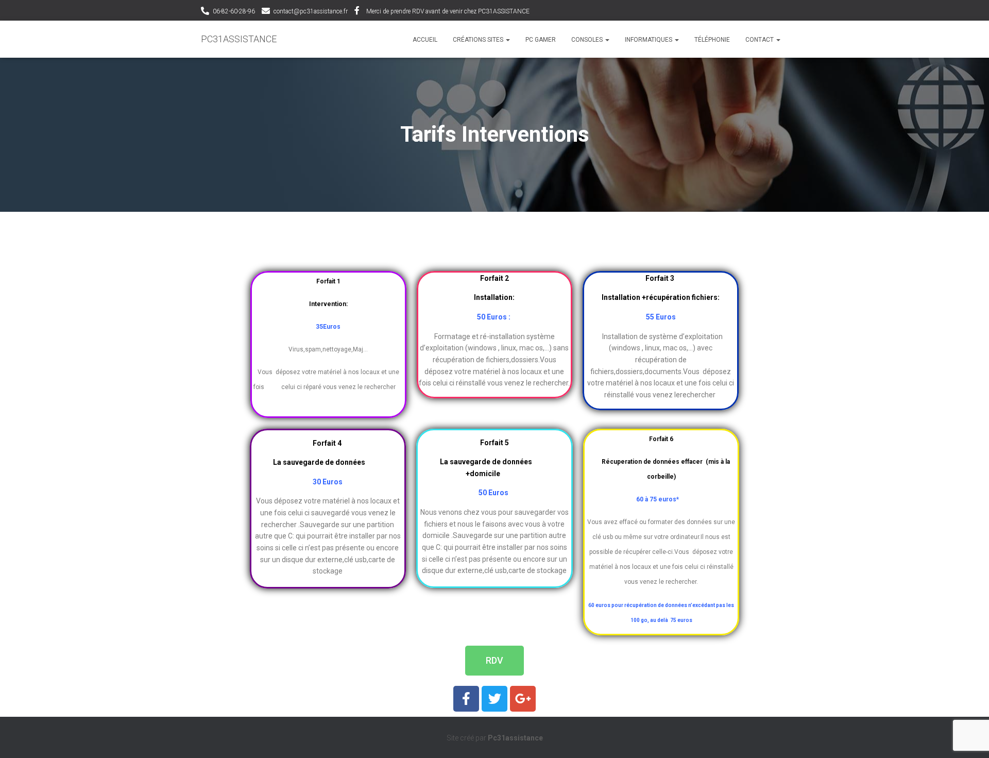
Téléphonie (712, 39)
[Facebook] (466, 699)
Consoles (587, 39)
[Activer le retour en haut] (969, 737)
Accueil (425, 39)
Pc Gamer (540, 39)
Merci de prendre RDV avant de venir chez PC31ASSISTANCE (448, 11)
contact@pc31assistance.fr (311, 11)
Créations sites (479, 39)
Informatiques (649, 39)
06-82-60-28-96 (234, 11)
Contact (760, 39)
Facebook (357, 12)
